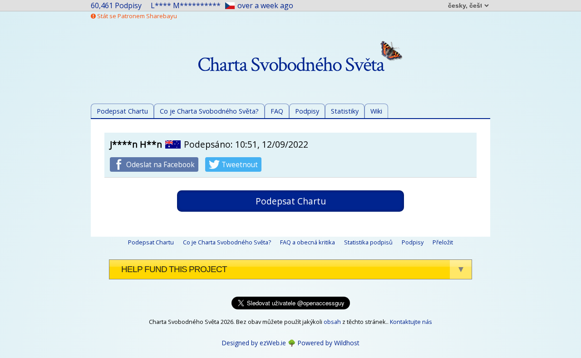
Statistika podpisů (368, 242)
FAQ (277, 111)
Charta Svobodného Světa (290, 64)
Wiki (376, 111)
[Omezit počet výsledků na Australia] (173, 144)
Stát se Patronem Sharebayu (136, 16)
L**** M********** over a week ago (222, 5)
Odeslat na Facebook (159, 164)
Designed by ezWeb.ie (254, 342)
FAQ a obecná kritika (307, 242)
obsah (332, 322)
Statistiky (345, 111)
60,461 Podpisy (116, 5)
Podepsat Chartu (122, 111)
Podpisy (307, 111)
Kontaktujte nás (411, 322)
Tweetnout (239, 164)
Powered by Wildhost (328, 342)
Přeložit (443, 242)
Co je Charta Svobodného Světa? (209, 111)
